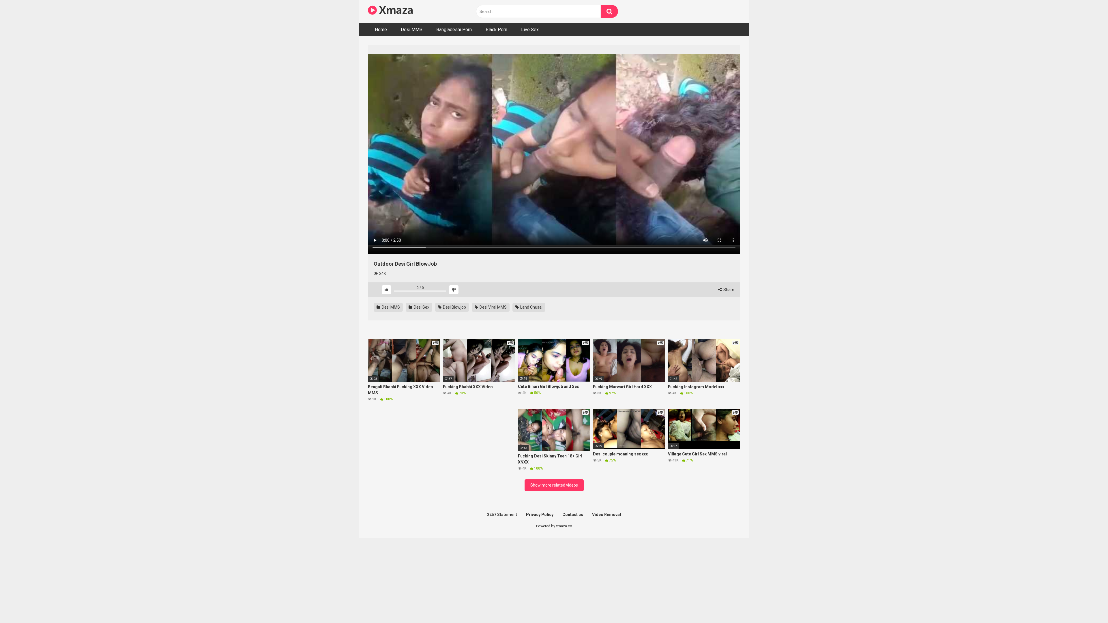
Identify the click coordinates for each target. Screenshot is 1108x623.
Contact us (572, 514)
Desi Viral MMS (493, 307)
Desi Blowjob (454, 307)
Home (381, 29)
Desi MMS (411, 29)
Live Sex (530, 29)
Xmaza (395, 10)
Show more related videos (554, 485)
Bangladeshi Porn (454, 29)
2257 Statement (502, 514)
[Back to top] (1088, 605)
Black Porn (496, 29)
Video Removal (606, 514)
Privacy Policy (539, 514)
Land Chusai (530, 307)
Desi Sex (421, 307)
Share (728, 289)
